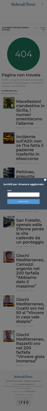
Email (9, 191)
